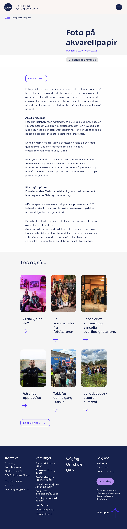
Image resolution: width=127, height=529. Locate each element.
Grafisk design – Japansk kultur (44, 478)
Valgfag (72, 459)
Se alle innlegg (31, 422)
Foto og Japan (43, 513)
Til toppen (102, 512)
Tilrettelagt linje (44, 509)
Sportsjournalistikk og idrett (46, 499)
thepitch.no (101, 499)
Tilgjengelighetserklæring (108, 493)
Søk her (32, 78)
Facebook (102, 467)
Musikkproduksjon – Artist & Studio (47, 485)
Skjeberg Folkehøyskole (82, 59)
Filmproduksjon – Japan (45, 464)
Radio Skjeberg (105, 471)
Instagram (102, 463)
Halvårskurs (42, 505)
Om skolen (75, 464)
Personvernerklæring (106, 490)
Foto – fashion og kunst (45, 471)
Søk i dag (105, 481)
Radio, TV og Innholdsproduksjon (47, 492)
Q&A (70, 470)
